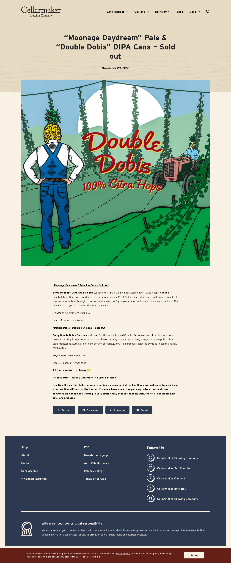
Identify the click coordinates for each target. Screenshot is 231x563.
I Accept (194, 555)
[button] (208, 11)
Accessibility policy (96, 463)
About (25, 455)
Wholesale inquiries (34, 478)
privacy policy (123, 553)
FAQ (86, 447)
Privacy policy (93, 471)
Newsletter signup (96, 455)
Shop (24, 447)
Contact (26, 463)
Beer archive (29, 471)
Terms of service (95, 478)
